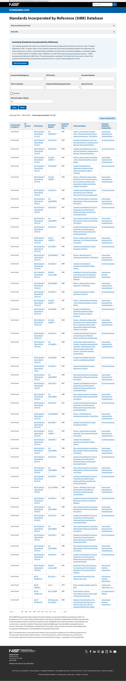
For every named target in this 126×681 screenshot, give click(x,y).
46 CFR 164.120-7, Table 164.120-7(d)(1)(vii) (39, 302)
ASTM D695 (51, 264)
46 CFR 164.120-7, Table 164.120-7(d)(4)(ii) (39, 509)
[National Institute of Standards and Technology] (22, 651)
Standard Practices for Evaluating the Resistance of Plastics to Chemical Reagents (85, 500)
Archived (16, 93)
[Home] (14, 4)
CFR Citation (50, 75)
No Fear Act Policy (76, 671)
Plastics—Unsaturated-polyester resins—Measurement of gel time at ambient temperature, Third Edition (85, 134)
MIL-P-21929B (52, 591)
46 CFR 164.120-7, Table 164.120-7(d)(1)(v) (39, 274)
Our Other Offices (29, 663)
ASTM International (108, 140)
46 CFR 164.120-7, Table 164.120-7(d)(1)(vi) (39, 285)
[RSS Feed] (111, 652)
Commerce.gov (61, 674)
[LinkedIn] (95, 652)
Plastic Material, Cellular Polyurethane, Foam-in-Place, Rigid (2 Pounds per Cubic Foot (85, 593)
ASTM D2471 (52, 140)
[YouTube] (103, 652)
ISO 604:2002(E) (53, 255)
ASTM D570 (51, 292)
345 (22, 612)
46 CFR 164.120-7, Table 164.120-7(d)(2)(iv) (39, 416)
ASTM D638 (51, 246)
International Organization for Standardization (107, 134)
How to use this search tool (20, 26)
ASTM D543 (51, 498)
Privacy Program (34, 671)
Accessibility (24, 671)
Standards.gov (19, 10)
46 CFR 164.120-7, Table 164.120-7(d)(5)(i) (39, 528)
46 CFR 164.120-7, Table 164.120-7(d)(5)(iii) (39, 567)
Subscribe (14, 32)
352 (50, 612)
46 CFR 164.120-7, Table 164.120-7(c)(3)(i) (39, 159)
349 (38, 612)
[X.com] (86, 652)
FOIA (84, 671)
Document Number (88, 75)
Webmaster (12, 663)
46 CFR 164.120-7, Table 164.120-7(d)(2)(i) (39, 377)
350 (42, 612)
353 (54, 612)
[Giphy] (107, 652)
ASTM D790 (51, 207)
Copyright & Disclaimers (47, 671)
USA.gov (78, 674)
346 (26, 612)
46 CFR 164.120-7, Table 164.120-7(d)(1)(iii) (39, 240)
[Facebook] (90, 652)
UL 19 (50, 585)
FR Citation (27, 126)
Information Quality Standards (46, 674)
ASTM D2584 (52, 357)
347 (30, 612)
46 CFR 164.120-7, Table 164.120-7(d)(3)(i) (39, 450)
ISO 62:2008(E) (52, 283)
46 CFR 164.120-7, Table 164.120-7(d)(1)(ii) (39, 220)
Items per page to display (20, 98)
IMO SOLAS (51, 576)
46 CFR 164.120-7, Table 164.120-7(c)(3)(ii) (39, 179)
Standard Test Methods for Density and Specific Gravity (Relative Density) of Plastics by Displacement (85, 192)
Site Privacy (15, 671)
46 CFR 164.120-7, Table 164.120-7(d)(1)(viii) (39, 322)
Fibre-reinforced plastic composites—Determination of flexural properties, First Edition (85, 201)
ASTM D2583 (52, 166)
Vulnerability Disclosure (62, 671)
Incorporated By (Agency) (20, 75)
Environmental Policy (94, 671)
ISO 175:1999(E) (53, 487)
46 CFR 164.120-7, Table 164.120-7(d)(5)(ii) (39, 548)
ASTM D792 (51, 190)
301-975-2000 (12, 660)
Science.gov (71, 674)
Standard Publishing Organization (58, 84)
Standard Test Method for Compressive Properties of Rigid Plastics (83, 266)
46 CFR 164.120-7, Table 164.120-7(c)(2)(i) (39, 134)
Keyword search (87, 84)
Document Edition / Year (65, 126)
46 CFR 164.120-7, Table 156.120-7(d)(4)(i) (39, 500)
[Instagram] (99, 652)
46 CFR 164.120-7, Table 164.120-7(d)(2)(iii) (39, 424)
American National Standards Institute (73, 54)
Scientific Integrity (107, 671)
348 (34, 612)
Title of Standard (17, 84)
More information (20, 63)
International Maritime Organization (106, 274)
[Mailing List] (115, 652)
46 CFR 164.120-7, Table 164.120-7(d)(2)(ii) (39, 396)
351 (46, 612)
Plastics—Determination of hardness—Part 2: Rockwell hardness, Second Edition (85, 159)
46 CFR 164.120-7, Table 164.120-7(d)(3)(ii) (39, 470)
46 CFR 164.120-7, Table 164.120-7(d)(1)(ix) (39, 344)
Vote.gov (85, 674)
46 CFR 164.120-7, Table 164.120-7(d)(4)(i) (39, 489)
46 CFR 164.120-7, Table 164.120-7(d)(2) (39, 368)
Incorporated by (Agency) (15, 126)
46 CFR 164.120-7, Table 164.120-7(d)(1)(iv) (39, 257)
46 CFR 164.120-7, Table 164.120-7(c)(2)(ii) (39, 151)
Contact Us (20, 663)
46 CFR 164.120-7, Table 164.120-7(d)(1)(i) (39, 201)
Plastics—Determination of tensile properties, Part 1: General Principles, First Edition (85, 240)
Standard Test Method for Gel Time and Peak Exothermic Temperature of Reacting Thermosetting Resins (85, 142)
